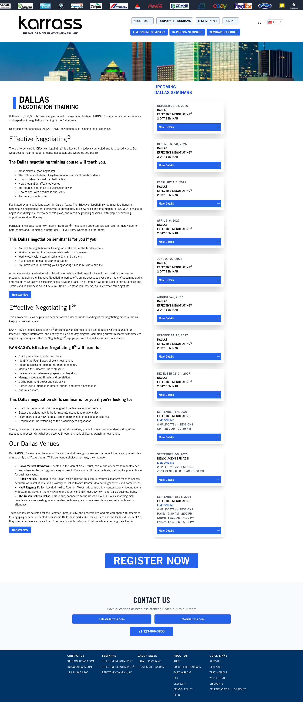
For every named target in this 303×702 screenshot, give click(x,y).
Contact (231, 21)
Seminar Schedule (223, 32)
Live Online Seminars (149, 32)
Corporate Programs (175, 21)
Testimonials (208, 21)
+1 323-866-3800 (152, 631)
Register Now (20, 294)
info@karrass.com (193, 619)
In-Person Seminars (187, 32)
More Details (166, 127)
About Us (141, 21)
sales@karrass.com (112, 619)
